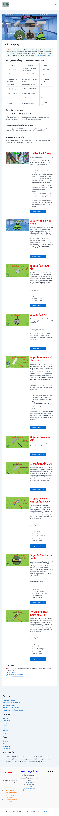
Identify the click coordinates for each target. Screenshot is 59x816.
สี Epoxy (5, 725)
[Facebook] (48, 771)
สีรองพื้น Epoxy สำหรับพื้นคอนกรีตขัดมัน (13, 710)
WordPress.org (6, 748)
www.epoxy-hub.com (18, 676)
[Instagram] (52, 771)
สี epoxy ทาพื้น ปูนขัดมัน (9, 700)
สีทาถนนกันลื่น (6, 730)
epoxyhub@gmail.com (17, 674)
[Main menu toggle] (55, 5)
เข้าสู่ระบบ (5, 741)
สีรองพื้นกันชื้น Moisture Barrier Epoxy (12, 702)
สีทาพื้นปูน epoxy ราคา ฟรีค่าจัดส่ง (11, 707)
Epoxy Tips (6, 718)
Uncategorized (6, 720)
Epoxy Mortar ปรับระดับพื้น (9, 705)
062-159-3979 (37, 55)
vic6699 (48, 55)
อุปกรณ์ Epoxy (6, 733)
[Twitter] (50, 771)
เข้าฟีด (4, 743)
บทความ (5, 723)
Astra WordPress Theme (46, 811)
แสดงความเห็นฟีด (7, 746)
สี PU (4, 728)
